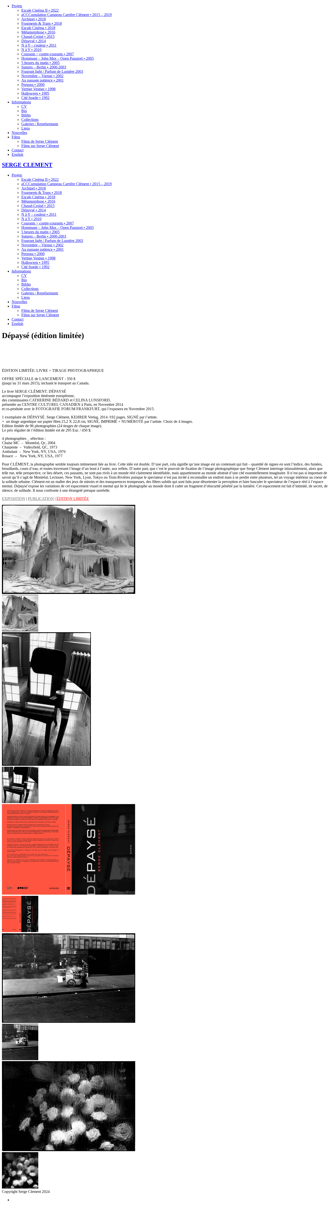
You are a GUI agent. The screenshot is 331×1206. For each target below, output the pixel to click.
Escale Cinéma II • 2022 (40, 179)
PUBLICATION (41, 499)
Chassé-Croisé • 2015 (38, 206)
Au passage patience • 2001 (42, 249)
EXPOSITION (13, 499)
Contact (18, 319)
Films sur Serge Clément (40, 315)
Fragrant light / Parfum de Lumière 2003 (52, 241)
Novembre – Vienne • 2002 (42, 245)
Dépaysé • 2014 (33, 210)
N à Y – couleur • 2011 (38, 214)
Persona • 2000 (33, 254)
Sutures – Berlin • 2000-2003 (43, 236)
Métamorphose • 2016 (38, 201)
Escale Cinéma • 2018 (38, 197)
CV (24, 276)
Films (16, 306)
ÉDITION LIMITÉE (72, 499)
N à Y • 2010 (31, 219)
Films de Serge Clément (39, 310)
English (17, 324)
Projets (17, 175)
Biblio (26, 284)
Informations (21, 271)
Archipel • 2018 (33, 188)
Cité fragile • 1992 (35, 267)
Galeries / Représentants (39, 293)
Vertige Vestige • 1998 (38, 258)
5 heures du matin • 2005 (40, 232)
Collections (30, 289)
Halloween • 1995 (35, 262)
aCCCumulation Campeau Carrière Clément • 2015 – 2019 (66, 184)
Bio (24, 280)
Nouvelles (19, 302)
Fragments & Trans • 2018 (41, 193)
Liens (25, 297)
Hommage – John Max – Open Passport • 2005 (57, 227)
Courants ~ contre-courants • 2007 (47, 223)
